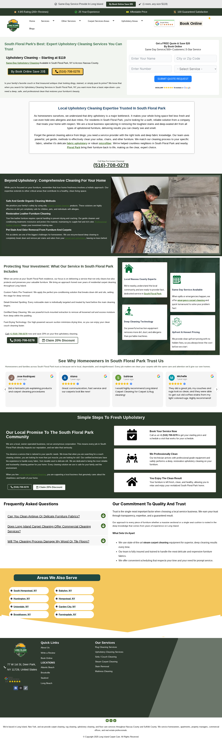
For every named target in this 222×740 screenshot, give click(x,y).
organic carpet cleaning (58, 205)
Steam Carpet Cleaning (106, 661)
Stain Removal (102, 666)
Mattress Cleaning (104, 671)
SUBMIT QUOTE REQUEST (173, 79)
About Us (45, 647)
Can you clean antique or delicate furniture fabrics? (44, 516)
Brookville (45, 672)
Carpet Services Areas (98, 21)
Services (45, 21)
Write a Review (48, 653)
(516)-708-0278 (111, 165)
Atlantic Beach (47, 667)
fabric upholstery (77, 143)
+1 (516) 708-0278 (18, 334)
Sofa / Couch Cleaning (106, 657)
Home (32, 21)
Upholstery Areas (129, 21)
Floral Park (73, 147)
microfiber (105, 143)
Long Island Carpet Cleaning (32, 474)
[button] (216, 389)
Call (7, 334)
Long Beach (46, 683)
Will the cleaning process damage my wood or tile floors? (48, 541)
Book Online (191, 23)
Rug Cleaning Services (106, 647)
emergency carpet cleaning (191, 300)
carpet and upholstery (75, 238)
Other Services (68, 21)
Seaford (44, 678)
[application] (50, 20)
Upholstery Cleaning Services (109, 652)
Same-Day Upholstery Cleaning (22, 63)
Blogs (32, 28)
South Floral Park (152, 293)
